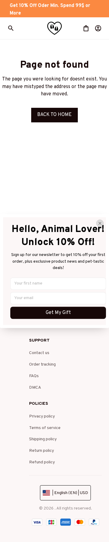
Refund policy (42, 462)
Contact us (39, 353)
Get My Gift (58, 313)
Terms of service (45, 428)
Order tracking (42, 364)
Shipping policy (43, 439)
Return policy (41, 450)
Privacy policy (42, 416)
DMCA (35, 387)
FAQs (34, 376)
